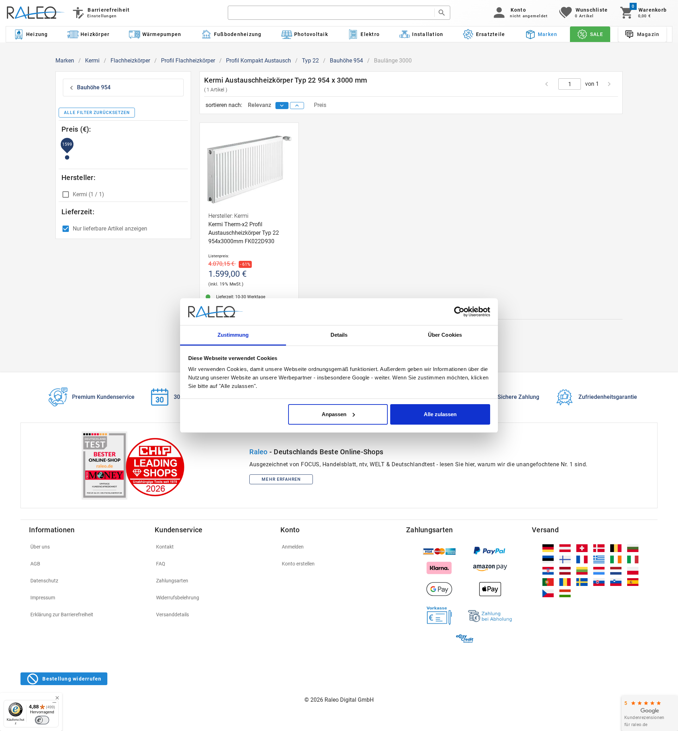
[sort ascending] (297, 105)
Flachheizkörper (130, 60)
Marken (64, 60)
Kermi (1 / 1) (88, 194)
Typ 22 (310, 60)
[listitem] (87, 546)
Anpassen (334, 414)
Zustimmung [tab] (233, 335)
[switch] (42, 720)
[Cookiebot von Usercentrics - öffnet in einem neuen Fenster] (459, 311)
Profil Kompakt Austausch (258, 60)
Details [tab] (339, 335)
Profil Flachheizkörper (188, 60)
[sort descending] (282, 105)
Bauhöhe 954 (346, 60)
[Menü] (54, 704)
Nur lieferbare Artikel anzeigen (110, 228)
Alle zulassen (440, 414)
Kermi (92, 60)
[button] (519, 12)
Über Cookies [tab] (445, 335)
